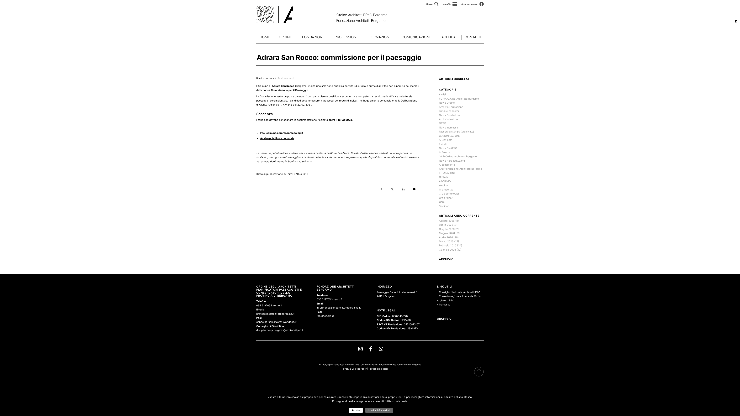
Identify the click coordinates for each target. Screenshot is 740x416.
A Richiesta (445, 139)
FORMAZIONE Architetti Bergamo (459, 98)
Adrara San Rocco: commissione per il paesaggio (339, 57)
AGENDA (448, 37)
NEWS (442, 123)
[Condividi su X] (392, 189)
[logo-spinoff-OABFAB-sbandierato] (326, 14)
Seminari (444, 206)
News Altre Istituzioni (452, 160)
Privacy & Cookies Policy (354, 368)
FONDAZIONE (313, 37)
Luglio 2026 (446, 224)
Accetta (356, 410)
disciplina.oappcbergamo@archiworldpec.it (279, 330)
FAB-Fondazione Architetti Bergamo (460, 168)
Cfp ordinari (446, 197)
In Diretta (444, 152)
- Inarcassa (443, 304)
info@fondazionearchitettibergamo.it (339, 307)
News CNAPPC (448, 148)
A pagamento (447, 164)
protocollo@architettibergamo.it (275, 313)
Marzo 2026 (446, 241)
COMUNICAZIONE (416, 37)
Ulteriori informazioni (379, 410)
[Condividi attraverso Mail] (414, 189)
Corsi (442, 201)
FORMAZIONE (380, 37)
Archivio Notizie (448, 119)
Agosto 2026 (447, 220)
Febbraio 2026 (447, 245)
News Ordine (447, 102)
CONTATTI (472, 37)
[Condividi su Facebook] (381, 189)
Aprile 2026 (446, 237)
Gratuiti (443, 177)
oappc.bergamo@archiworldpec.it (276, 321)
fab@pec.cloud (326, 315)
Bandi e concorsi (286, 78)
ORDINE (285, 37)
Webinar (444, 185)
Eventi (443, 144)
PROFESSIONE (347, 37)
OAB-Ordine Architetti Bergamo (458, 156)
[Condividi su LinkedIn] (403, 189)
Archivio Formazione (451, 106)
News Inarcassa (448, 127)
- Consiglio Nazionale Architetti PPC (458, 292)
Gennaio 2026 (447, 249)
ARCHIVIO (445, 181)
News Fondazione (450, 115)
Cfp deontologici (449, 193)
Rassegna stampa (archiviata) (456, 131)
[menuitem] (432, 4)
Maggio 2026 (447, 233)
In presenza (446, 189)
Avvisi (442, 94)
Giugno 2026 (447, 229)
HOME (265, 37)
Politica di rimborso (378, 368)
